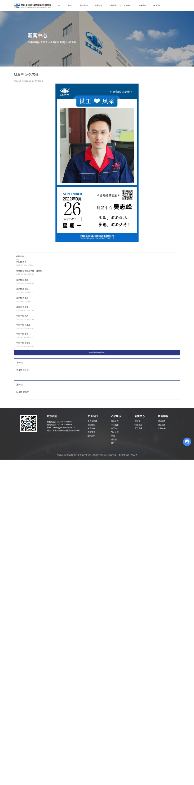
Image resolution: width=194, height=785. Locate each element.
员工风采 (18, 81)
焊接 (113, 435)
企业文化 (91, 424)
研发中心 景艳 (22, 334)
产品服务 (162, 428)
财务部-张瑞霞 (22, 392)
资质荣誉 (91, 432)
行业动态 (138, 424)
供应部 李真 (21, 261)
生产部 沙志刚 (22, 280)
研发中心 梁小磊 (23, 342)
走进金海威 (92, 421)
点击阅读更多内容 (97, 352)
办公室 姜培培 (22, 307)
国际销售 (162, 424)
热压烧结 (115, 428)
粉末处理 (115, 421)
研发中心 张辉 (22, 316)
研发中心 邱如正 (23, 325)
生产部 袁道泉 (22, 298)
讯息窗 (137, 421)
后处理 (114, 439)
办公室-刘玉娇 (22, 370)
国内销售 (162, 421)
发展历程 (91, 428)
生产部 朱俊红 (22, 289)
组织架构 (91, 435)
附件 (113, 443)
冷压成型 (115, 424)
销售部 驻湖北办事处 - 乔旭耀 (29, 270)
